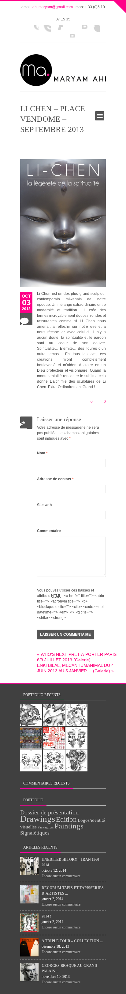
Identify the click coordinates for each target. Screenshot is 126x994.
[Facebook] (32, 31)
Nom (42, 453)
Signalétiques (35, 833)
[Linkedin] (57, 31)
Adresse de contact (55, 479)
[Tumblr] (45, 31)
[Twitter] (81, 31)
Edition (66, 819)
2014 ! (46, 916)
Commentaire (49, 531)
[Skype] (93, 31)
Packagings (46, 827)
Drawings (37, 819)
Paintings (68, 826)
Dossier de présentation (49, 812)
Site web (44, 505)
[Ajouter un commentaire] (26, 423)
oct (26, 296)
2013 (26, 309)
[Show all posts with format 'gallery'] (26, 319)
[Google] (69, 31)
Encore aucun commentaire (61, 876)
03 (26, 302)
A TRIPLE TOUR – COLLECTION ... (72, 941)
